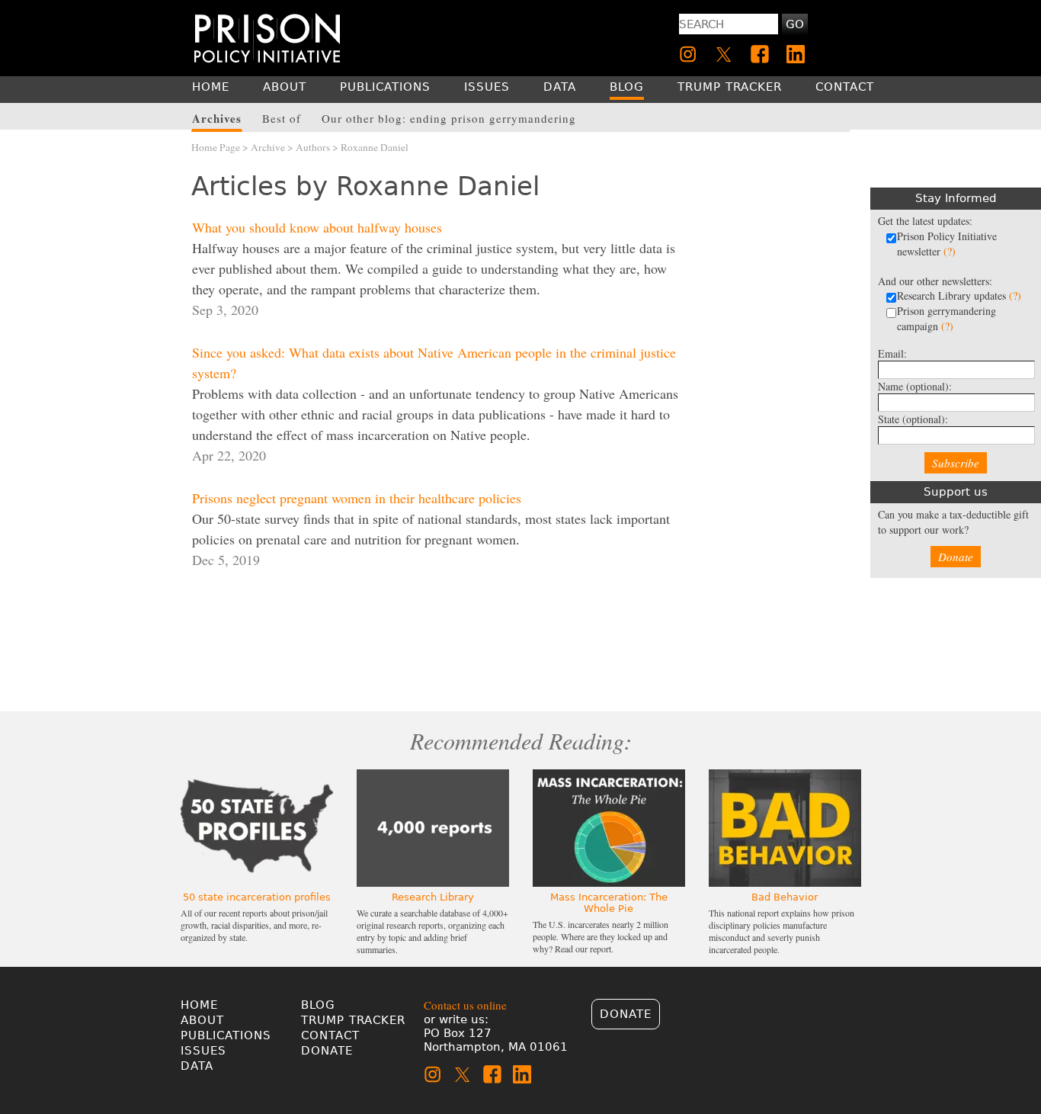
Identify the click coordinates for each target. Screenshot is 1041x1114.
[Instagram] (688, 54)
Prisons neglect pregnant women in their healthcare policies (356, 498)
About (202, 1020)
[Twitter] (724, 54)
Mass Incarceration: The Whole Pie (609, 902)
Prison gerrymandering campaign (946, 318)
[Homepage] (267, 37)
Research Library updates (959, 295)
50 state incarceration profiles (257, 897)
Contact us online (465, 1005)
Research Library (433, 897)
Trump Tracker (353, 1020)
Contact (330, 1035)
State (913, 419)
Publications (226, 1035)
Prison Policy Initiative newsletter (947, 243)
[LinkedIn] (795, 54)
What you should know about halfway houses (317, 227)
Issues (203, 1051)
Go (795, 24)
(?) (949, 251)
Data (197, 1066)
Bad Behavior (784, 897)
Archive (268, 147)
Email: (892, 353)
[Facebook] (760, 54)
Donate (955, 556)
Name (915, 386)
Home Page (215, 147)
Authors (313, 147)
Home (199, 1005)
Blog (318, 1005)
